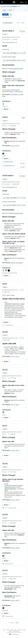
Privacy (7, 629)
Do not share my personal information (14, 632)
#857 (12, 227)
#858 (20, 251)
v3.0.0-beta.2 (8, 31)
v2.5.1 (4, 426)
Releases (5, 14)
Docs (24, 629)
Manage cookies (16, 631)
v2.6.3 (5, 117)
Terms (4, 629)
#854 (19, 247)
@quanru (13, 134)
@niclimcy (22, 353)
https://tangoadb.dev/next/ (16, 68)
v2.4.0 (5, 514)
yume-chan (6, 6)
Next (23, 22)
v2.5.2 (5, 370)
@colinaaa (7, 227)
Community (20, 629)
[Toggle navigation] (2, 2)
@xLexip (13, 238)
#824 (12, 393)
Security (11, 629)
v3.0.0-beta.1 (7, 175)
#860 (18, 230)
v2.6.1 (4, 284)
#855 (18, 238)
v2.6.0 (5, 332)
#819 (15, 589)
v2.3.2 (5, 570)
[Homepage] (14, 2)
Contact (10, 631)
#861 (7, 82)
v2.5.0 (5, 463)
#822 (6, 490)
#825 (5, 447)
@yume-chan (21, 80)
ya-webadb (13, 6)
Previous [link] (18, 22)
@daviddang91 (8, 589)
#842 (12, 353)
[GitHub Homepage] (10, 634)
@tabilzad (20, 534)
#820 (5, 536)
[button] (24, 53)
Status (15, 629)
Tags (11, 14)
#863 (18, 134)
